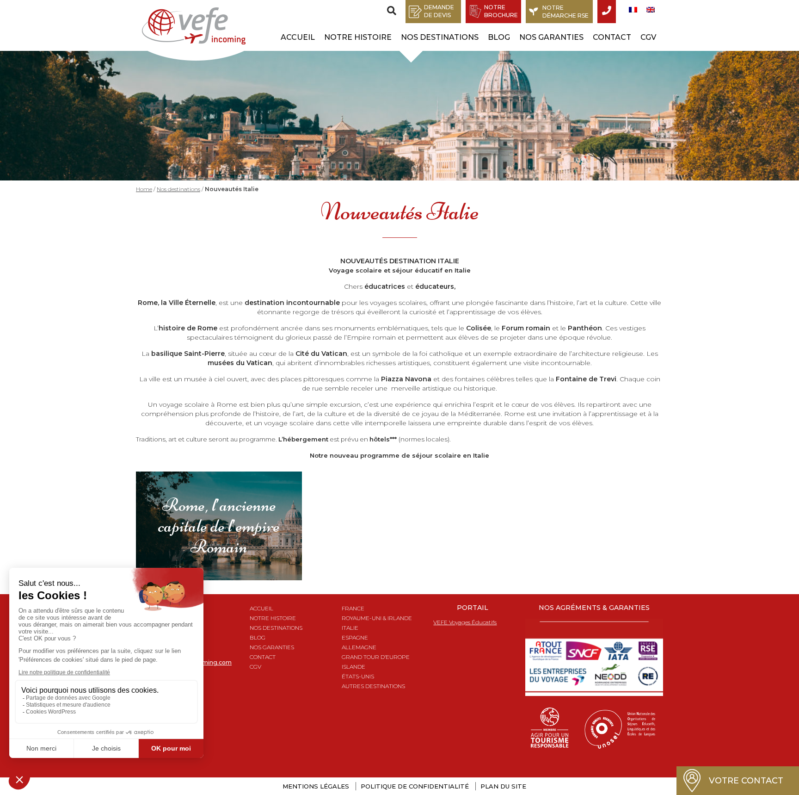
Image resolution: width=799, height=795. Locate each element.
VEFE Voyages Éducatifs (465, 622)
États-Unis (358, 676)
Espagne (355, 637)
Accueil (298, 37)
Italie (350, 627)
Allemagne (359, 647)
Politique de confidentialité (415, 786)
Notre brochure (501, 11)
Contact (612, 37)
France (353, 608)
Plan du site (503, 786)
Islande (353, 666)
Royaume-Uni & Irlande (377, 618)
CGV (648, 37)
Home (144, 189)
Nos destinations (440, 37)
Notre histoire (358, 37)
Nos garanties (551, 37)
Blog (499, 37)
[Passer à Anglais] (650, 9)
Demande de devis (439, 11)
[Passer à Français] (633, 9)
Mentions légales (316, 786)
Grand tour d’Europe (376, 656)
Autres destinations (373, 686)
